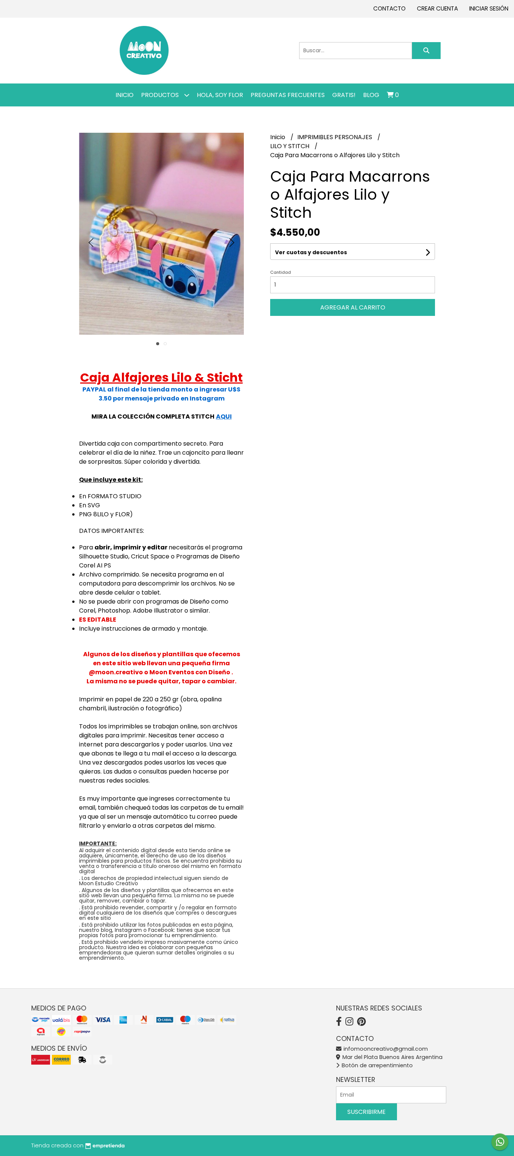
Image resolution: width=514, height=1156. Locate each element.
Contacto (389, 8)
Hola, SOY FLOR (220, 95)
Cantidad (280, 272)
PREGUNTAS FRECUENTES (288, 95)
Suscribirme (366, 1111)
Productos (160, 95)
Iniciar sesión (488, 8)
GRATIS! (344, 95)
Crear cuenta (437, 8)
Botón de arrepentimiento (376, 1065)
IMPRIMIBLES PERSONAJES (335, 137)
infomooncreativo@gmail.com (385, 1049)
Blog (371, 95)
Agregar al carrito (352, 307)
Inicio (125, 95)
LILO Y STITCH (290, 146)
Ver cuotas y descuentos (311, 252)
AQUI (224, 416)
